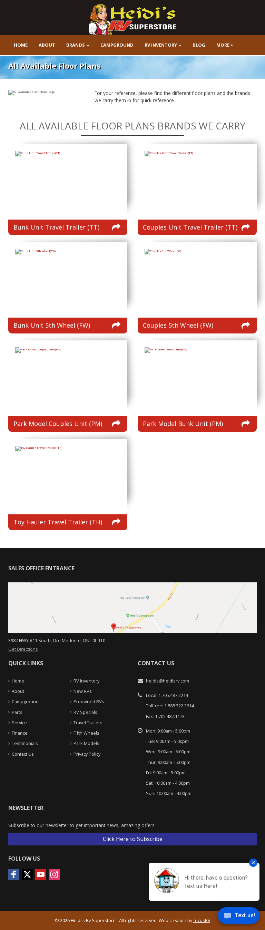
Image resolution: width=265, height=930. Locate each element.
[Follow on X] (27, 874)
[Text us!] (238, 916)
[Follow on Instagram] (54, 874)
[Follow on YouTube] (40, 874)
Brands (76, 45)
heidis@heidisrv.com (167, 681)
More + (224, 45)
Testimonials (25, 743)
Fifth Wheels (86, 733)
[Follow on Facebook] (13, 874)
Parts (17, 712)
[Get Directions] (132, 607)
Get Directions (23, 649)
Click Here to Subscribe (133, 839)
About (47, 45)
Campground (117, 45)
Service (19, 722)
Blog (199, 45)
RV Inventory (161, 45)
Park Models (86, 743)
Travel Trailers (87, 722)
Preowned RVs (88, 701)
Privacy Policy (86, 754)
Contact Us (23, 754)
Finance (20, 733)
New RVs (82, 691)
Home (21, 45)
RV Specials (85, 712)
